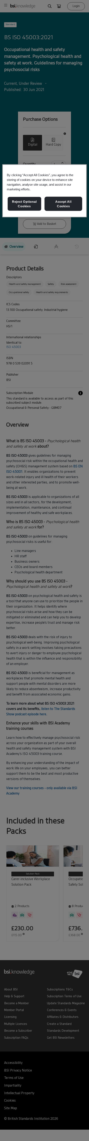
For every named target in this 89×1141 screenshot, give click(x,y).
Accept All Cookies (63, 204)
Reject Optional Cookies (24, 204)
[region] (44, 190)
